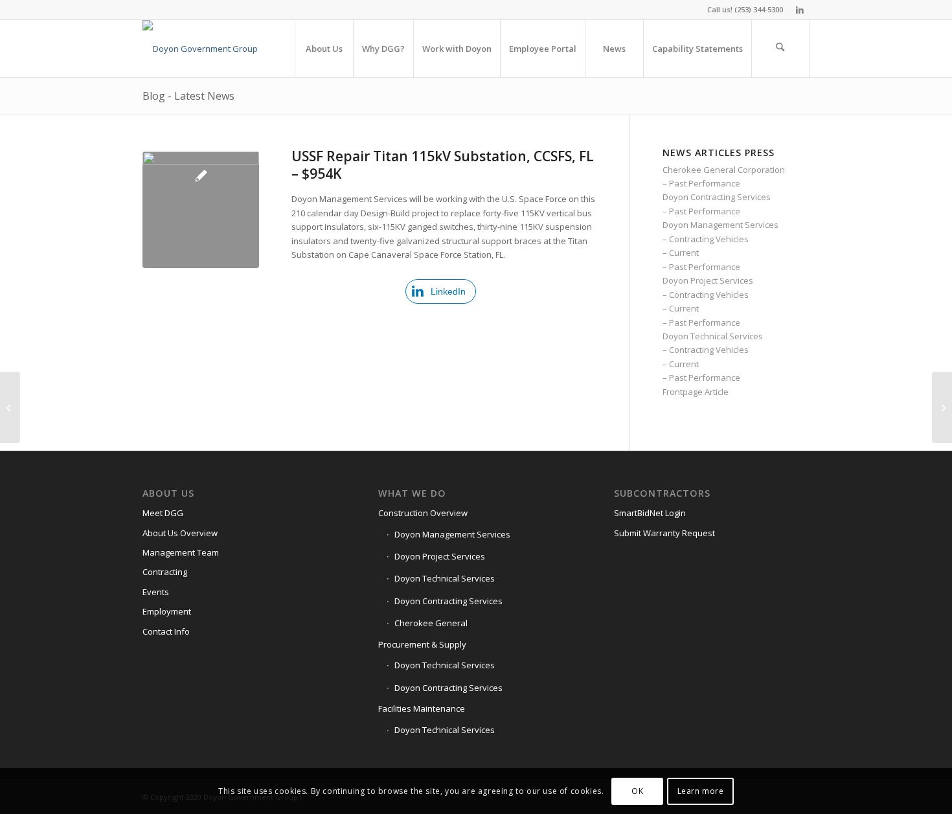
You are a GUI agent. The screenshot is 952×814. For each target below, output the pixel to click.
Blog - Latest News (188, 96)
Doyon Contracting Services (717, 197)
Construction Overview (423, 513)
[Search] (780, 48)
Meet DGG (162, 513)
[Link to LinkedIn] (800, 9)
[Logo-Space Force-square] (200, 210)
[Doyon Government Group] (200, 48)
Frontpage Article (696, 392)
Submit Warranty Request (664, 533)
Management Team (180, 552)
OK (637, 791)
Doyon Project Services (708, 280)
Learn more (700, 791)
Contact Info (166, 631)
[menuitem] (324, 48)
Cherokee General (431, 623)
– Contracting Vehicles (706, 239)
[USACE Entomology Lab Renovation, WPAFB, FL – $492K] (942, 407)
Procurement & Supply (422, 644)
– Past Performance (701, 183)
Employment (166, 611)
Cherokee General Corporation (724, 169)
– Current (681, 252)
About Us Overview (180, 533)
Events (155, 592)
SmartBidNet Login (650, 513)
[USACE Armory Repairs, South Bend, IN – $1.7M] (10, 407)
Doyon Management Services (720, 225)
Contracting (164, 572)
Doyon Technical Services (713, 336)
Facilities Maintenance (421, 708)
